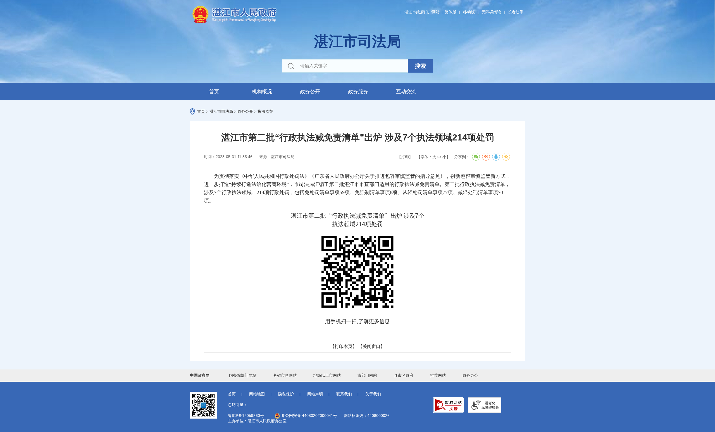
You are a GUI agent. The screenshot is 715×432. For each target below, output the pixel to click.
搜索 (420, 66)
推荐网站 (438, 375)
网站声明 (315, 394)
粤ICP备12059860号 (246, 415)
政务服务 (358, 91)
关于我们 (373, 394)
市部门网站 (367, 375)
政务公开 (310, 91)
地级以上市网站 (327, 375)
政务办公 (470, 375)
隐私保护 (286, 394)
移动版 (469, 12)
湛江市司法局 (221, 111)
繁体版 (450, 12)
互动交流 (406, 91)
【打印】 (405, 157)
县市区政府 (403, 375)
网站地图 (257, 394)
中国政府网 (199, 375)
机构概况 (262, 91)
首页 (214, 91)
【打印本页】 (343, 346)
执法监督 (265, 111)
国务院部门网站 (242, 375)
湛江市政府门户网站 (422, 12)
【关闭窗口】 (371, 346)
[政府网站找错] (448, 405)
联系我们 (344, 394)
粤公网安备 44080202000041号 (308, 415)
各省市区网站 (285, 375)
